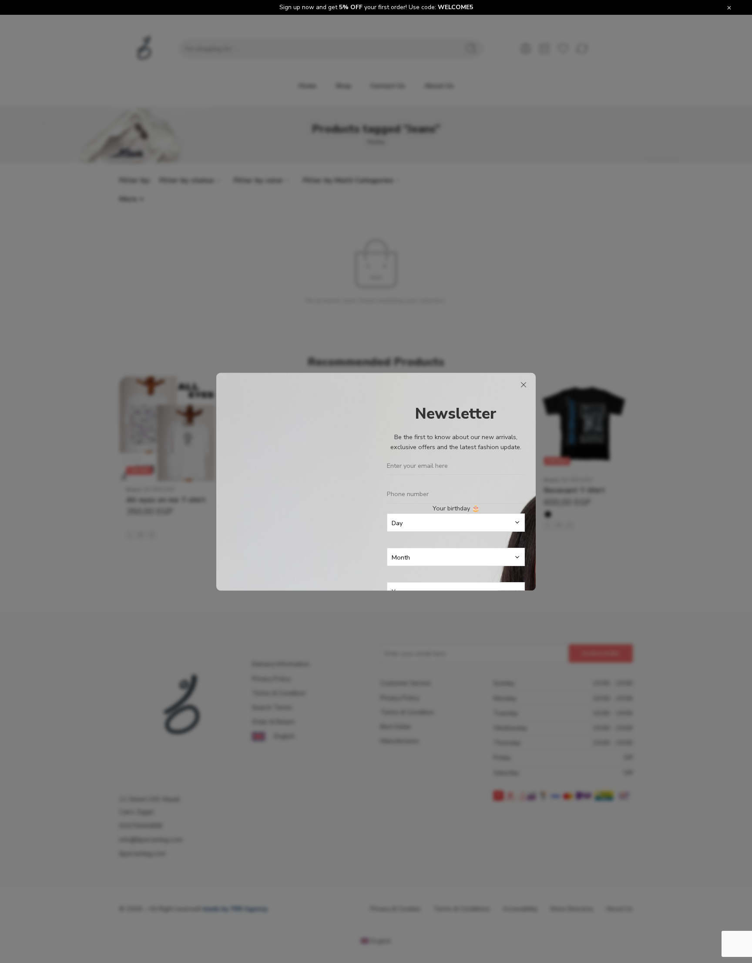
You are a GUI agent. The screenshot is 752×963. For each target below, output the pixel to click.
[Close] (523, 385)
